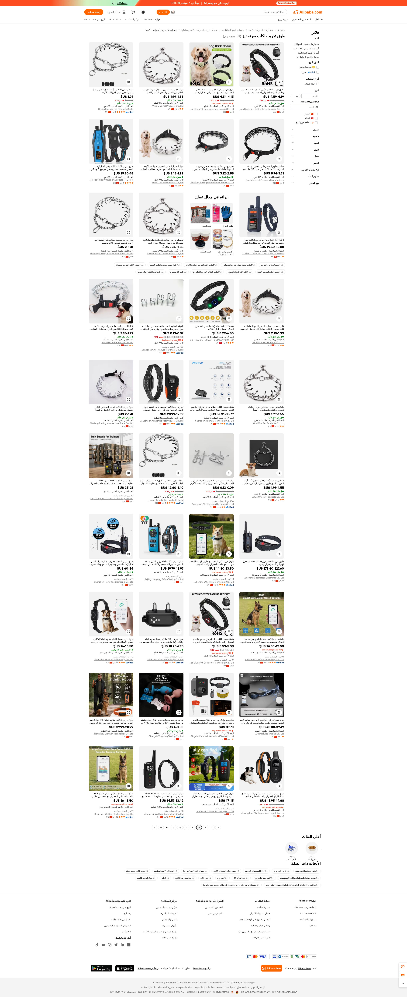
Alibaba (281, 30)
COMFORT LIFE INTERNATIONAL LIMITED (263, 253)
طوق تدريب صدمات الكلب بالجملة (163, 265)
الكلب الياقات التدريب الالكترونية (206, 272)
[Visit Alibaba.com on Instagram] (110, 945)
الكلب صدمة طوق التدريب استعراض (237, 265)
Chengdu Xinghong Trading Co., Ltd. (165, 736)
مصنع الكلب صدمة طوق (135, 871)
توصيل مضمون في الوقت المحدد (255, 919)
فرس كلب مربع (280, 871)
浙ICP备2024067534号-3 (284, 992)
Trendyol (237, 982)
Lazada (203, 982)
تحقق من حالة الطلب (121, 919)
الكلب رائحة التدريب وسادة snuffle (200, 265)
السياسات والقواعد (261, 937)
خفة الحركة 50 (239, 878)
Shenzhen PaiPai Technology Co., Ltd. (165, 659)
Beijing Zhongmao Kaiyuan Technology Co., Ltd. (111, 498)
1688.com (171, 982)
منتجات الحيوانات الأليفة (233, 30)
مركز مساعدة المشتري (166, 907)
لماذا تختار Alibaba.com (305, 907)
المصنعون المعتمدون (214, 907)
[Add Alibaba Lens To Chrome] (271, 968)
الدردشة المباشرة (169, 913)
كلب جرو (220, 878)
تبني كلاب (204, 878)
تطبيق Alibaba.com (147, 968)
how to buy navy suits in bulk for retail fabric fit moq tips (291, 885)
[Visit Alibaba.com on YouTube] (103, 945)
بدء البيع (127, 913)
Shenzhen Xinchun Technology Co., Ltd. (214, 420)
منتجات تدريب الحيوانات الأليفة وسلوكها (199, 30)
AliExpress (158, 982)
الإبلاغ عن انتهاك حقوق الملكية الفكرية (159, 931)
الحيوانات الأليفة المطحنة (164, 871)
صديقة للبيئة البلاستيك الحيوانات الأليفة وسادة (298, 878)
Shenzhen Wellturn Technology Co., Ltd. (214, 582)
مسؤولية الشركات (308, 919)
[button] (173, 12)
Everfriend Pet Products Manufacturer (265, 180)
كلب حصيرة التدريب (263, 878)
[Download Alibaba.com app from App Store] (124, 968)
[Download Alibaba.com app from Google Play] (101, 968)
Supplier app (200, 968)
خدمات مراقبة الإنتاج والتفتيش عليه (254, 931)
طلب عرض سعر (216, 913)
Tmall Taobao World (187, 982)
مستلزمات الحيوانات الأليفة (260, 30)
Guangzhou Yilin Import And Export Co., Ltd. (262, 813)
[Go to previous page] (218, 827)
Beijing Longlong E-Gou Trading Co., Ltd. (163, 579)
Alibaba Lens (304, 968)
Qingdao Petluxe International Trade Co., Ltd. (212, 736)
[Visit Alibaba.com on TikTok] (97, 945)
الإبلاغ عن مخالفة (169, 937)
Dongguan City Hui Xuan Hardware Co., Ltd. (162, 349)
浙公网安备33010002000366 (255, 992)
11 (161, 827)
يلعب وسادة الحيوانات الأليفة (225, 871)
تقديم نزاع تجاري (169, 919)
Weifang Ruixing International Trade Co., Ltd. (212, 182)
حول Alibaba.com (307, 900)
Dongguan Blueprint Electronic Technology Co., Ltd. (261, 109)
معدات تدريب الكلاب (183, 878)
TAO (228, 982)
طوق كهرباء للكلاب (144, 878)
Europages (249, 982)
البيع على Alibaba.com (120, 907)
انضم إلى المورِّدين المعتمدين (117, 925)
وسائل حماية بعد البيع (260, 925)
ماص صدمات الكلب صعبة (305, 871)
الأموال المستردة (169, 925)
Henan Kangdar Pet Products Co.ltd (115, 109)
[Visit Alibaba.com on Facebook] (129, 945)
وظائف (313, 925)
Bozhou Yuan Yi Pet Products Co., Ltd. (165, 253)
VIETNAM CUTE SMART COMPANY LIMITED (212, 340)
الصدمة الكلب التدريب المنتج (268, 272)
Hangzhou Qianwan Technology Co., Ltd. (113, 733)
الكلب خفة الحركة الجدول (238, 272)
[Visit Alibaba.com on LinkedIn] (122, 945)
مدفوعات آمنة (263, 907)
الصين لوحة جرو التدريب (270, 265)
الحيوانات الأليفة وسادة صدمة (149, 272)
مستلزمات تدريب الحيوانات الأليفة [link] (161, 30)
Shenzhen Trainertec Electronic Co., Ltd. (264, 577)
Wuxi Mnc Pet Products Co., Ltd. (167, 106)
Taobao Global (217, 982)
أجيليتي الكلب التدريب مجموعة (128, 265)
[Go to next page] (154, 827)
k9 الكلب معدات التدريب (255, 871)
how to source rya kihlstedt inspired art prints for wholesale (229, 885)
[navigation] (305, 429)
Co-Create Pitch (308, 913)
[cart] (132, 12)
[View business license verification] (232, 992)
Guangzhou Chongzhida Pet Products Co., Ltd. (161, 420)
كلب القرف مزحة (176, 272)
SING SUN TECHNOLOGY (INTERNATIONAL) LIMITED (111, 180)
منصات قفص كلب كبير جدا (193, 871)
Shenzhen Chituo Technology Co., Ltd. (215, 811)
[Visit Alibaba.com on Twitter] (116, 945)
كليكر (164, 878)
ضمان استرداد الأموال (260, 913)
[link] (403, 967)
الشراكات (126, 931)
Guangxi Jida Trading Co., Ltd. (269, 733)
